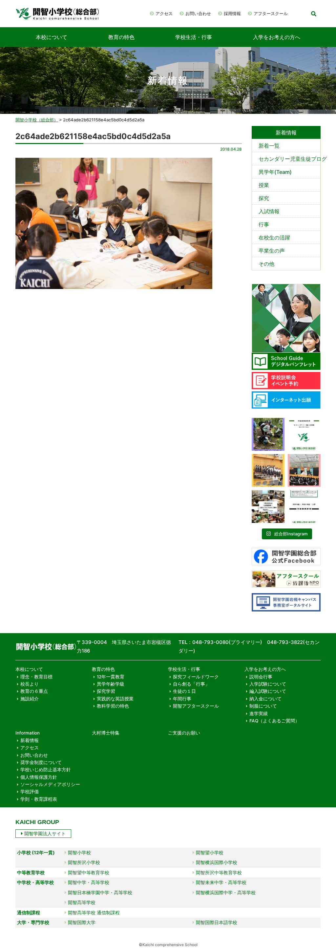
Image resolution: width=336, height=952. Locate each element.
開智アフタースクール (196, 706)
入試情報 (269, 211)
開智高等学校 (81, 902)
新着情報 (29, 740)
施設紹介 (29, 698)
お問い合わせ (198, 13)
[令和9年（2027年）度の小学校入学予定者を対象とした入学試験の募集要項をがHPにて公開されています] (304, 506)
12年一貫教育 (110, 676)
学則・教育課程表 (38, 799)
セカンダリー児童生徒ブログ (289, 158)
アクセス (164, 13)
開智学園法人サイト (45, 833)
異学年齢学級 (110, 684)
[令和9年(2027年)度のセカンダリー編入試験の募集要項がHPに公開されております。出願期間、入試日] (304, 434)
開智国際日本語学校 (216, 922)
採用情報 (232, 13)
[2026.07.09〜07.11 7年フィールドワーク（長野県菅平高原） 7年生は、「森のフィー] (268, 434)
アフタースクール (271, 13)
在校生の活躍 (274, 237)
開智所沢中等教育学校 (219, 872)
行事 (264, 224)
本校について (51, 37)
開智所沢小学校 (84, 862)
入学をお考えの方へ (276, 37)
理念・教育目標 (36, 676)
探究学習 (106, 691)
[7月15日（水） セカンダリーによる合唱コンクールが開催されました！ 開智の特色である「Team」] (268, 470)
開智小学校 (79, 852)
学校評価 (29, 791)
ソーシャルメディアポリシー (50, 784)
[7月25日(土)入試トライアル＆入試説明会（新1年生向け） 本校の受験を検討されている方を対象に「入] (268, 506)
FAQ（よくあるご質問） (274, 720)
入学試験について (267, 684)
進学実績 (258, 713)
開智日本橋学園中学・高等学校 (100, 892)
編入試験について (267, 691)
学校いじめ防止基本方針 (45, 769)
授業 (264, 185)
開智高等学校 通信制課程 (94, 912)
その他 (266, 263)
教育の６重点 (34, 691)
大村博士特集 (105, 732)
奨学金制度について (41, 762)
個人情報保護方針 (38, 777)
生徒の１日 (184, 691)
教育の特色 (121, 37)
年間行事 (182, 698)
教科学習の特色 (113, 706)
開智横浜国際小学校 (216, 862)
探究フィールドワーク (196, 676)
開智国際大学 (81, 922)
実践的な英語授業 (115, 698)
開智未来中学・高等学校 (221, 882)
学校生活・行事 (193, 37)
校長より (29, 684)
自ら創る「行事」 (191, 684)
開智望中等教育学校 (88, 872)
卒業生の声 (272, 250)
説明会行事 (260, 676)
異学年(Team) (275, 172)
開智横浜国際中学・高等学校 (226, 892)
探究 (264, 198)
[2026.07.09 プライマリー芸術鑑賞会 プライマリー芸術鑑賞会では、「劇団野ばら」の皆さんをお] (304, 470)
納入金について (265, 698)
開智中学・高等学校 (88, 882)
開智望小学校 (209, 852)
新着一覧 (269, 145)
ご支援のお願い (184, 732)
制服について (263, 706)
